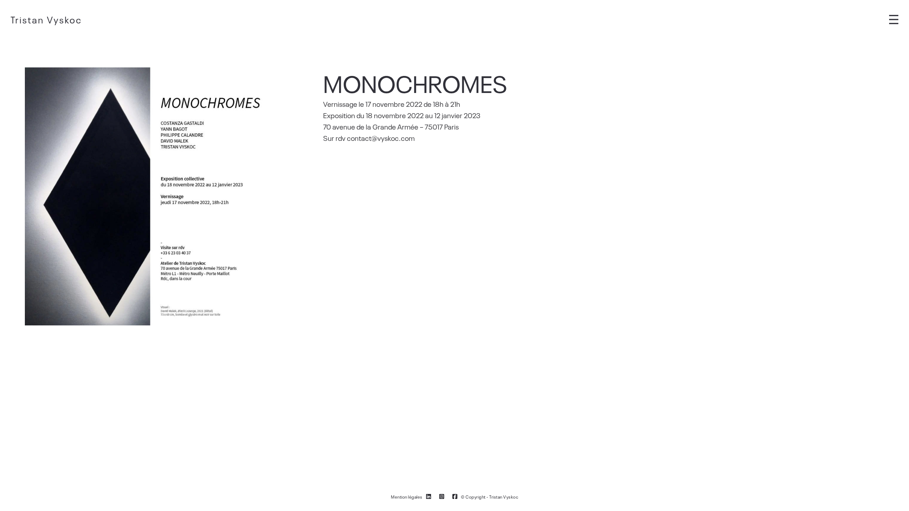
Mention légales (407, 497)
